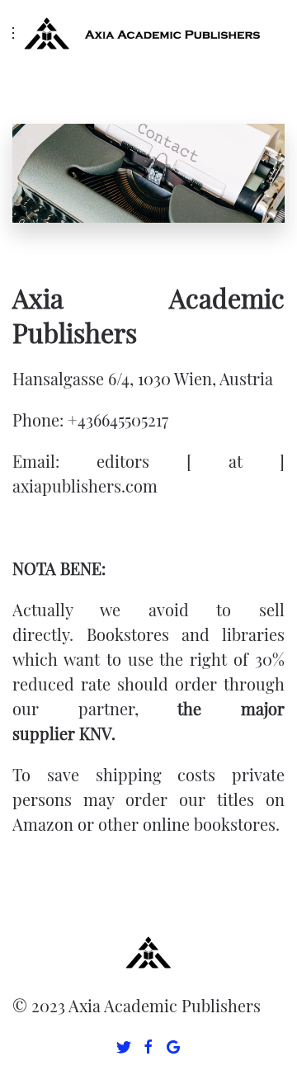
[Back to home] (148, 33)
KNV (95, 733)
